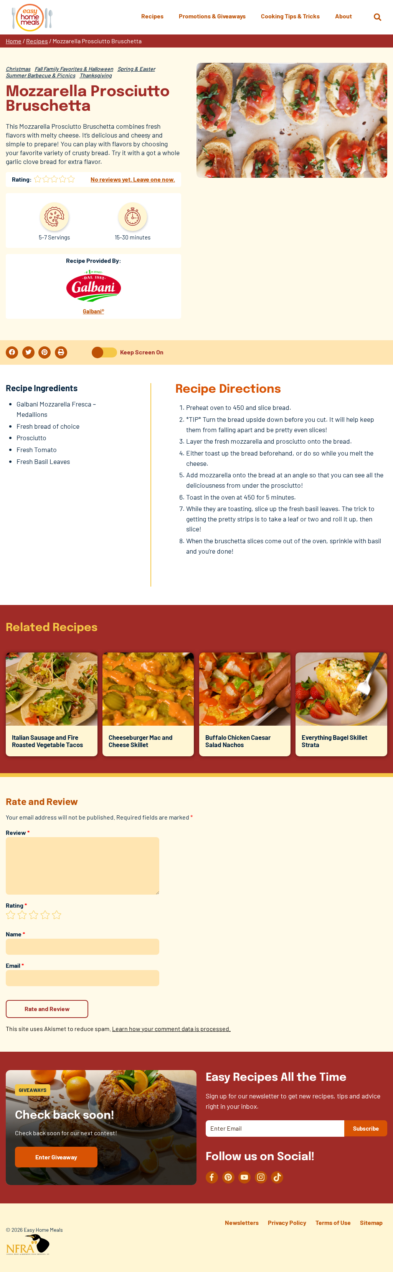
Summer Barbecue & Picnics (40, 75)
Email (15, 965)
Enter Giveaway (56, 1157)
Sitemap (371, 1222)
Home (13, 40)
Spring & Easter (136, 69)
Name (15, 934)
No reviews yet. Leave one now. (133, 179)
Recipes (37, 40)
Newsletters (242, 1222)
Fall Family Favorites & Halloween (74, 69)
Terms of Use (333, 1222)
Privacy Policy (287, 1222)
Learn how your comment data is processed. (171, 1028)
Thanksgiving (95, 75)
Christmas (18, 69)
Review (18, 832)
